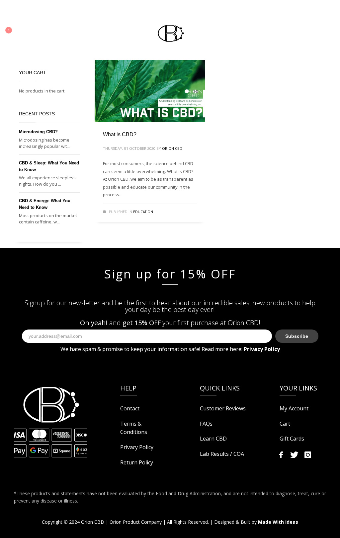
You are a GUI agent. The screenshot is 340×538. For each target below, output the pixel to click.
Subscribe (296, 336)
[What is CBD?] (150, 91)
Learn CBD (213, 438)
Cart (285, 423)
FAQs (206, 423)
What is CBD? (119, 134)
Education (143, 211)
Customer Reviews (223, 408)
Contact (129, 408)
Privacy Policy (136, 447)
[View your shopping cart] (12, 31)
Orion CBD (172, 148)
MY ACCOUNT (20, 11)
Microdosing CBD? (38, 131)
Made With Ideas (278, 522)
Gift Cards (292, 438)
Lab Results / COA (222, 453)
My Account (294, 408)
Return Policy (136, 462)
